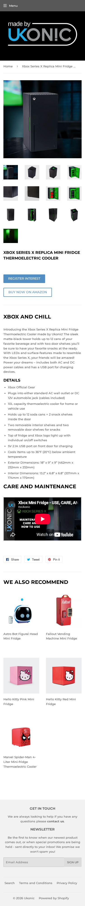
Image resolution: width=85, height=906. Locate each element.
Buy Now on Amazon (27, 292)
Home (8, 66)
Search (10, 883)
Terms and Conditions (35, 883)
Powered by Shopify (54, 898)
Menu (13, 5)
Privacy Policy (67, 883)
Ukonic (29, 898)
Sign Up (73, 862)
